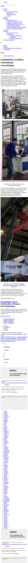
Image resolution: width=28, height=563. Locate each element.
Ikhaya (5, 9)
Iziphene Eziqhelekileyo (16, 38)
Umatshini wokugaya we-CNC (14, 23)
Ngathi (5, 10)
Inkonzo (6, 31)
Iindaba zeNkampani (9, 55)
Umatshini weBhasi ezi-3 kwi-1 (8, 337)
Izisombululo (10, 34)
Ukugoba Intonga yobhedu (13, 25)
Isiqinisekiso (10, 13)
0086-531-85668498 (9, 321)
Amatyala (6, 30)
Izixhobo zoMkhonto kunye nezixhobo (16, 27)
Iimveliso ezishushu (17, 334)
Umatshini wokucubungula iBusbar (17, 339)
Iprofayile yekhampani (12, 11)
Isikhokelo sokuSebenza (16, 35)
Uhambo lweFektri (11, 14)
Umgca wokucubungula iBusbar (15, 28)
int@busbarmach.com (9, 319)
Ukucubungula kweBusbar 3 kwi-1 (15, 24)
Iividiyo (9, 16)
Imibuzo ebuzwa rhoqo (12, 32)
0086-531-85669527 (9, 320)
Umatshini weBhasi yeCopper (8, 341)
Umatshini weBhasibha (10, 338)
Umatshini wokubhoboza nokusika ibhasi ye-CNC (13, 284)
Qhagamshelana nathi (9, 40)
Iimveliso (6, 18)
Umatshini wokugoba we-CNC (14, 21)
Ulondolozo (13, 37)
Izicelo (14, 302)
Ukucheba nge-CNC (12, 20)
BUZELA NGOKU (6, 316)
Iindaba (5, 17)
